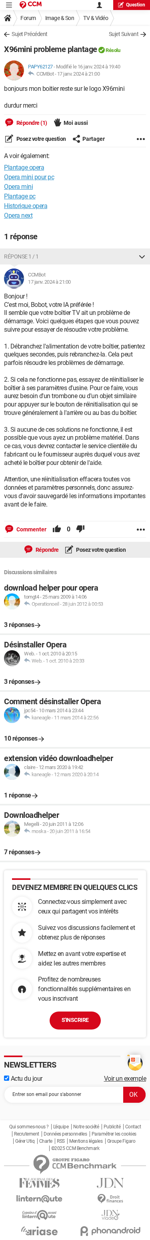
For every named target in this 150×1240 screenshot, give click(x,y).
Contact (133, 1127)
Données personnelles (65, 1134)
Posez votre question (40, 139)
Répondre (46, 550)
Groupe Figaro (121, 1141)
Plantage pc (20, 196)
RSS (61, 1141)
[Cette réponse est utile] (57, 529)
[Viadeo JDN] (110, 1215)
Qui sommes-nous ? (29, 1127)
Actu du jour (25, 1078)
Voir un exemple (125, 1078)
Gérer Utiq (24, 1141)
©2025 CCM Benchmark (75, 1148)
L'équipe (60, 1127)
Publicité (112, 1127)
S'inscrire (75, 1020)
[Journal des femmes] (39, 1183)
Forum (28, 18)
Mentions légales (85, 1141)
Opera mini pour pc (29, 177)
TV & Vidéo (95, 18)
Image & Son (59, 18)
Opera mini (18, 186)
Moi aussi (76, 123)
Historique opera (25, 206)
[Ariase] (39, 1230)
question (135, 5)
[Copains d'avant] (39, 1215)
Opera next (18, 215)
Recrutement (26, 1134)
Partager (93, 139)
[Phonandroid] (110, 1231)
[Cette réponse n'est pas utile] (80, 529)
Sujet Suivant (124, 34)
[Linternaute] (39, 1199)
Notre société (86, 1127)
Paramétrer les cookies (114, 1134)
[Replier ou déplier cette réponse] (142, 256)
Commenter (30, 529)
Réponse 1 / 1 (21, 256)
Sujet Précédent (30, 34)
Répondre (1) (31, 123)
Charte (45, 1141)
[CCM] (30, 5)
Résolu (113, 50)
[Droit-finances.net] (110, 1199)
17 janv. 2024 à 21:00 (78, 74)
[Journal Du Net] (110, 1183)
